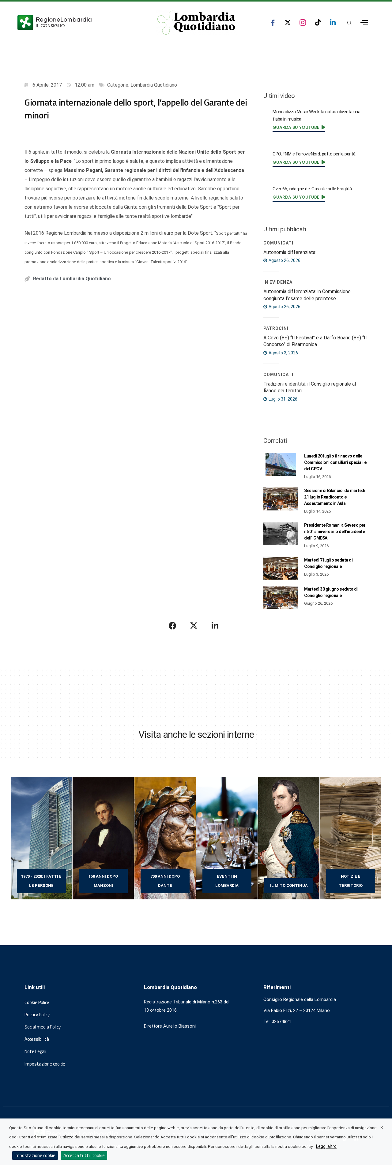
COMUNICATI (278, 243)
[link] (299, 127)
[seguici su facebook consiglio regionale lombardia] (273, 22)
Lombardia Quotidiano (153, 85)
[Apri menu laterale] (364, 22)
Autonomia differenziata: (289, 252)
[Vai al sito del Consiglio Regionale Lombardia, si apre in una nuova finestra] (77, 22)
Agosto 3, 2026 (283, 352)
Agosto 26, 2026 (284, 260)
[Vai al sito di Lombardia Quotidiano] (196, 22)
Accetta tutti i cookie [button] (84, 1155)
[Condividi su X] (194, 625)
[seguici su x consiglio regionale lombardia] (288, 22)
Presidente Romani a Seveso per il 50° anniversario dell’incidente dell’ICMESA (334, 531)
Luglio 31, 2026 (282, 399)
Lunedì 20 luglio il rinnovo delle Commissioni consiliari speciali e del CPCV (335, 462)
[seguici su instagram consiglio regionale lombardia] (303, 22)
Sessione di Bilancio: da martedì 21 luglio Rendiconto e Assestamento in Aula (334, 497)
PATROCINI (275, 328)
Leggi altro (326, 1146)
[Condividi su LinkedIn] (215, 625)
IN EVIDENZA (277, 282)
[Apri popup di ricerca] (349, 23)
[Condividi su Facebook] (172, 625)
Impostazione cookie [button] (44, 1064)
